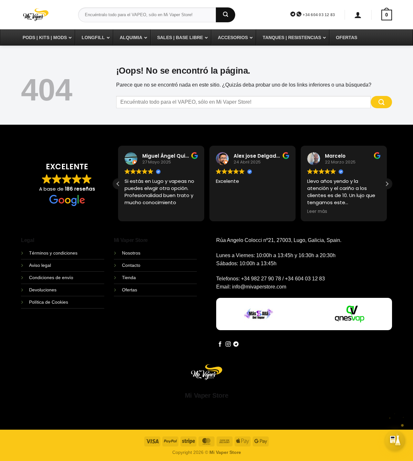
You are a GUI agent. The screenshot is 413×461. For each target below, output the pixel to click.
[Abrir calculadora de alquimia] (395, 441)
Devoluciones (42, 289)
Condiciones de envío (51, 277)
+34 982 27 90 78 (261, 278)
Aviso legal (40, 265)
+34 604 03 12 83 (319, 15)
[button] (358, 15)
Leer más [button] (317, 212)
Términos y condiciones (53, 253)
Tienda (129, 277)
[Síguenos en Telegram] (235, 344)
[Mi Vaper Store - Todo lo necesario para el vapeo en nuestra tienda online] (44, 18)
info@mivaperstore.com (259, 286)
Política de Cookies (48, 302)
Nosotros (131, 253)
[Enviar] (225, 14)
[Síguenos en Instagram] (228, 344)
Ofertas (129, 289)
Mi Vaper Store (206, 395)
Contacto (131, 265)
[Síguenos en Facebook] (220, 344)
